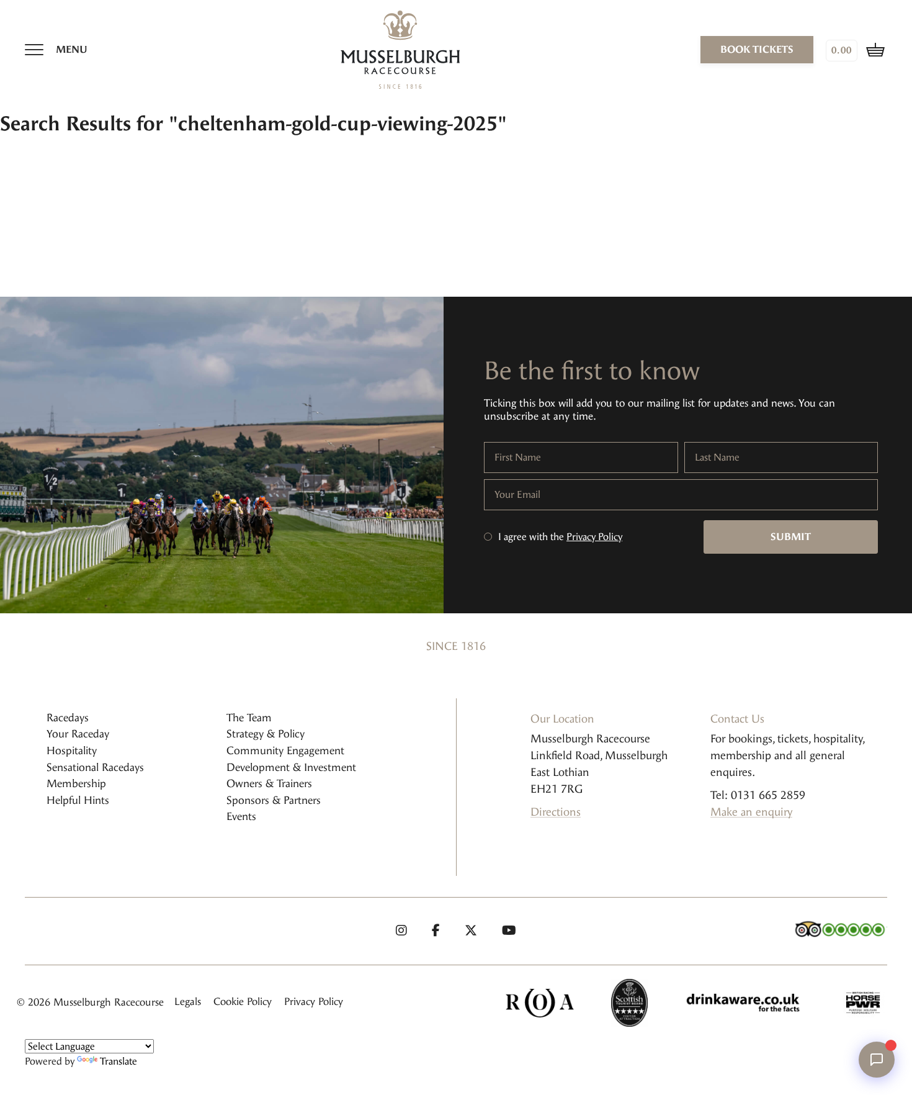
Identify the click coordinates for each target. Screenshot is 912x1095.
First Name (517, 457)
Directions (555, 812)
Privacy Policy (594, 537)
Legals (187, 1001)
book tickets (757, 49)
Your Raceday (78, 734)
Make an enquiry (751, 812)
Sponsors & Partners (273, 800)
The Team (249, 717)
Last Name (717, 457)
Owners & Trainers (269, 783)
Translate (118, 1061)
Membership (76, 783)
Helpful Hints (78, 800)
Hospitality (72, 750)
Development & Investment (291, 767)
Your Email (517, 494)
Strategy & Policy (265, 734)
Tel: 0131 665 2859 (757, 795)
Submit (791, 537)
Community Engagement (285, 750)
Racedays (68, 717)
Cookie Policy (242, 1001)
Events (241, 816)
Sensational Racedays (95, 767)
